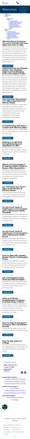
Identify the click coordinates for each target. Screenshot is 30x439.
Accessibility (7, 432)
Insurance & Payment (15, 22)
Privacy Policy (16, 429)
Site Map (6, 434)
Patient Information (15, 23)
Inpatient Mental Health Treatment (15, 381)
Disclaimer (6, 429)
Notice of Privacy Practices (11, 427)
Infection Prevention (15, 26)
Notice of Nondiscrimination (11, 425)
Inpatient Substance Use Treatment (15, 390)
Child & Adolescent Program (15, 397)
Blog (10, 28)
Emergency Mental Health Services (15, 379)
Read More (7, 66)
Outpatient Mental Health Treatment (15, 383)
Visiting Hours (13, 21)
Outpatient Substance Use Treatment (15, 392)
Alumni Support (14, 25)
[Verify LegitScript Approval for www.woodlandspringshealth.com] (15, 407)
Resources (8, 15)
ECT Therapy (15, 399)
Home (7, 14)
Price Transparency (18, 432)
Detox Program (15, 388)
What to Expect (14, 24)
